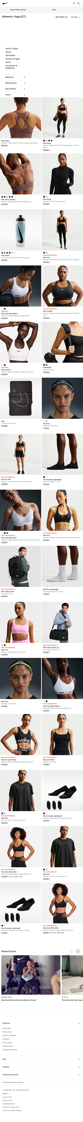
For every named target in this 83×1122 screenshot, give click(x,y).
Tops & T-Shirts (12, 49)
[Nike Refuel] (20, 229)
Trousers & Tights (13, 59)
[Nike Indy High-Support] (20, 286)
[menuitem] (6, 1093)
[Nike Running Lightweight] (62, 454)
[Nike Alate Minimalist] (20, 510)
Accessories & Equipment (11, 67)
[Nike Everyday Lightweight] (62, 790)
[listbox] (75, 17)
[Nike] (20, 398)
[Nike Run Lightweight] (62, 566)
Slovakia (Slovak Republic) (14, 1082)
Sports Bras (10, 55)
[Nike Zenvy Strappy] (20, 173)
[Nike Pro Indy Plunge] (20, 734)
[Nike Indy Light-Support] (62, 678)
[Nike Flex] (62, 398)
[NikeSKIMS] (62, 342)
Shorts (8, 52)
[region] (41, 85)
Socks (8, 62)
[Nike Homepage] (6, 3)
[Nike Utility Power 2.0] (62, 622)
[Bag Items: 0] (78, 3)
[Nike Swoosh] (62, 286)
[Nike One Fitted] (62, 734)
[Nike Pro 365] (20, 454)
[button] (15, 77)
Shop (54, 9)
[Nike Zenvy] (20, 117)
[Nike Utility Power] (20, 566)
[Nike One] (62, 229)
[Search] (74, 3)
